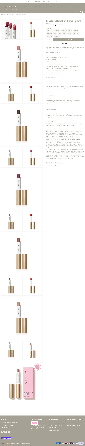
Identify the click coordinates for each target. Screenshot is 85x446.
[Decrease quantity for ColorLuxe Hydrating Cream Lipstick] (47, 39)
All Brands (7, 14)
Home (2, 14)
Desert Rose (56, 36)
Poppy (59, 33)
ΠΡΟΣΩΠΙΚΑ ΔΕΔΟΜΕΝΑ (73, 425)
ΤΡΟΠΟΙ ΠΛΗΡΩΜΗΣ (72, 423)
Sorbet (69, 33)
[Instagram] (5, 432)
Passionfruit (49, 33)
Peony (54, 33)
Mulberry (76, 30)
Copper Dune (49, 36)
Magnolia (70, 30)
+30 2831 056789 (5, 427)
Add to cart (69, 39)
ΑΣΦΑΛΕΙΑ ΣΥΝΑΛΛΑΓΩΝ (55, 425)
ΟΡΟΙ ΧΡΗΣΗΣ (52, 427)
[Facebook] (2, 432)
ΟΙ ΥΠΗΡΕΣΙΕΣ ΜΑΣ (54, 430)
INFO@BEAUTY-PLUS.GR (7, 425)
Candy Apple (64, 30)
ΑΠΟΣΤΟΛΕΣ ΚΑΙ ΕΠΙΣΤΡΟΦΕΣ (57, 423)
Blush (52, 30)
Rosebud (64, 33)
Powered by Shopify (25, 443)
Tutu (78, 33)
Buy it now (65, 43)
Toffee (74, 33)
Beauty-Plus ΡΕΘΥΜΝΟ (16, 443)
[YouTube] (9, 432)
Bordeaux (57, 30)
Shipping (54, 25)
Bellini (48, 30)
